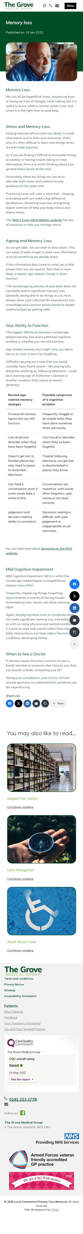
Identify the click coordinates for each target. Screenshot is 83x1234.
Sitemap (9, 990)
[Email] (36, 703)
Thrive (55, 1209)
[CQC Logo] (20, 1046)
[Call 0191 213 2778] (51, 6)
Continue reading (20, 807)
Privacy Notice (14, 984)
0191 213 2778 (23, 1099)
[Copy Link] (45, 703)
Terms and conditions (18, 978)
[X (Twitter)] (18, 703)
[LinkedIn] (27, 703)
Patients (11, 1006)
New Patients (13, 1011)
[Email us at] (57, 6)
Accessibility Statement (20, 996)
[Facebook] (10, 703)
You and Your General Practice (24, 1029)
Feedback (11, 1017)
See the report (20, 1079)
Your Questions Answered (22, 1023)
